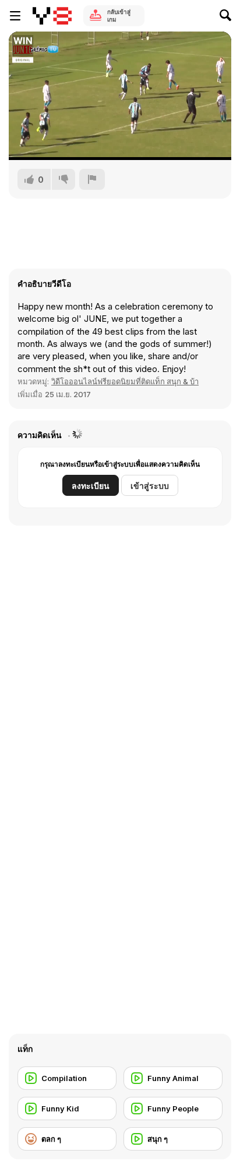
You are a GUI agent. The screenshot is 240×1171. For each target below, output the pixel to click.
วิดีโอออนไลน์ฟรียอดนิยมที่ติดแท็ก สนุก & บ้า (125, 381)
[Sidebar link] (15, 15)
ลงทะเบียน (91, 486)
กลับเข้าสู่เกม (118, 15)
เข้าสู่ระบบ (149, 486)
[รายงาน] (92, 179)
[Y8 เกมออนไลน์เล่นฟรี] (52, 16)
